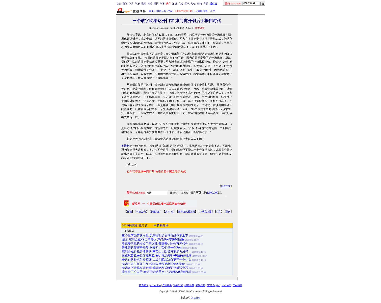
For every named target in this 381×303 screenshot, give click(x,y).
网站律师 (200, 285)
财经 (149, 3)
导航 (205, 3)
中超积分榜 (161, 225)
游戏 (174, 3)
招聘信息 (189, 285)
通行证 (213, 3)
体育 (131, 3)
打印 (218, 211)
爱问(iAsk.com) (136, 192)
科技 (156, 3)
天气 (187, 3)
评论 (129, 211)
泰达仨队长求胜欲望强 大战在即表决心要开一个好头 (156, 259)
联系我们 (178, 285)
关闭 (228, 211)
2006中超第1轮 (132, 225)
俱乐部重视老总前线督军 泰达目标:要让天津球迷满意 (157, 255)
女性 (180, 3)
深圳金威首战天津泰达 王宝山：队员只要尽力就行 (156, 251)
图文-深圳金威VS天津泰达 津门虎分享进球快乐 (153, 239)
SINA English (213, 285)
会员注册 (226, 285)
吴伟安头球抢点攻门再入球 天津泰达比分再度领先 (155, 243)
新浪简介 (143, 285)
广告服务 (167, 285)
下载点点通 (206, 211)
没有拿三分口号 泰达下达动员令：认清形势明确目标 (156, 271)
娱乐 (137, 3)
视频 (143, 3)
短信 (193, 3)
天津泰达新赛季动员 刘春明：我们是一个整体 (152, 247)
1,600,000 (212, 192)
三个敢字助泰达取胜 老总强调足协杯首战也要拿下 (155, 235)
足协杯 (125, 145)
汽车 (162, 3)
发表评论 (226, 186)
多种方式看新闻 (186, 211)
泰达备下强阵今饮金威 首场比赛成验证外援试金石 (155, 267)
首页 (118, 3)
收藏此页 (155, 211)
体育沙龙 (141, 211)
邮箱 (199, 3)
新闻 (125, 3)
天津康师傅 (201, 11)
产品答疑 (237, 285)
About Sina (155, 285)
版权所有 (195, 297)
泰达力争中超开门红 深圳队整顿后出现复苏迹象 (153, 264)
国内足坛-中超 (164, 11)
